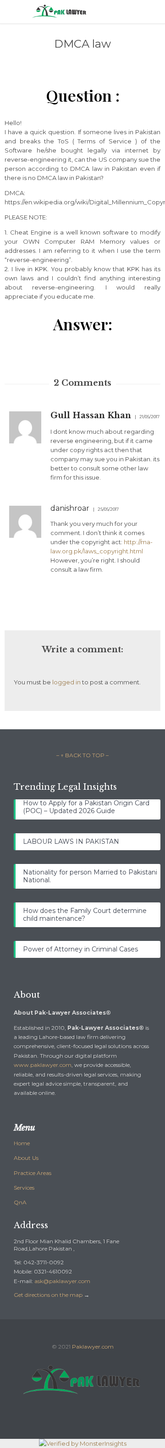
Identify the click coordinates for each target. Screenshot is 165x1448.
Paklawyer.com (93, 1346)
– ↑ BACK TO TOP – (82, 755)
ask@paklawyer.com (62, 1281)
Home (22, 1143)
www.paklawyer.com (43, 1064)
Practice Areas (32, 1172)
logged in (66, 682)
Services (24, 1187)
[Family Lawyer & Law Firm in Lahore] (89, 11)
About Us (26, 1157)
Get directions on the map (48, 1294)
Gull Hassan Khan (90, 415)
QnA (20, 1202)
